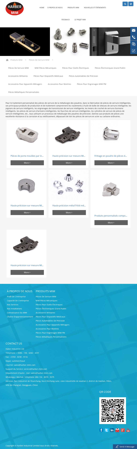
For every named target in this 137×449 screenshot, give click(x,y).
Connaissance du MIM (17, 312)
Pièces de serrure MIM (39, 60)
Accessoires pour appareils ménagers (25, 84)
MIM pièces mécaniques (45, 68)
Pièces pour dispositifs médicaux (48, 76)
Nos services (12, 304)
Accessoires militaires (18, 76)
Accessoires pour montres (59, 84)
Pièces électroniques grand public (110, 68)
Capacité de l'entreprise (18, 300)
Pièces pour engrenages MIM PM (91, 84)
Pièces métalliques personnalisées (23, 92)
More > (27, 162)
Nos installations (14, 308)
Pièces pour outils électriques (75, 68)
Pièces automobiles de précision (83, 76)
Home (41, 7)
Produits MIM (73, 7)
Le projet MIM (80, 20)
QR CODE (105, 392)
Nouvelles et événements (95, 7)
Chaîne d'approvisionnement (20, 316)
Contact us (14, 343)
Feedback (66, 20)
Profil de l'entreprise (16, 296)
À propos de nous (55, 7)
